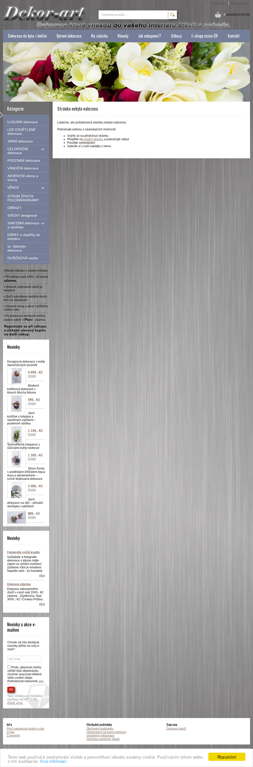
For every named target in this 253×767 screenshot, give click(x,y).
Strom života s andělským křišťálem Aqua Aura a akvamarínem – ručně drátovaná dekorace (26, 474)
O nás (11, 732)
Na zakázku (99, 36)
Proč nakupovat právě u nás (25, 728)
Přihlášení (219, 3)
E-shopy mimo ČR (204, 36)
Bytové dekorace (69, 36)
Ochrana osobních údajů (103, 739)
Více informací (53, 761)
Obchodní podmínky (99, 728)
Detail (32, 376)
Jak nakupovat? (149, 36)
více (42, 575)
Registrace (239, 3)
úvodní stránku (93, 139)
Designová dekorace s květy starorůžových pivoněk (26, 363)
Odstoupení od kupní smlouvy (106, 732)
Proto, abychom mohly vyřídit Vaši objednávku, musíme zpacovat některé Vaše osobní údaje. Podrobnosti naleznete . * (25, 676)
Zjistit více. (15, 703)
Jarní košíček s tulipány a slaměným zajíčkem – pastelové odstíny (21, 418)
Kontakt (234, 36)
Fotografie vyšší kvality (23, 552)
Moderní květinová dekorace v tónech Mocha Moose (23, 389)
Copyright (13, 735)
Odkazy (176, 36)
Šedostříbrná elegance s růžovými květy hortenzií (23, 446)
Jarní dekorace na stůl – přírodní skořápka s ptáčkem (25, 503)
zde (41, 681)
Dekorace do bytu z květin (27, 36)
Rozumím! (226, 757)
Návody (123, 36)
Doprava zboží (176, 728)
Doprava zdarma (19, 584)
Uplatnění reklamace (100, 735)
